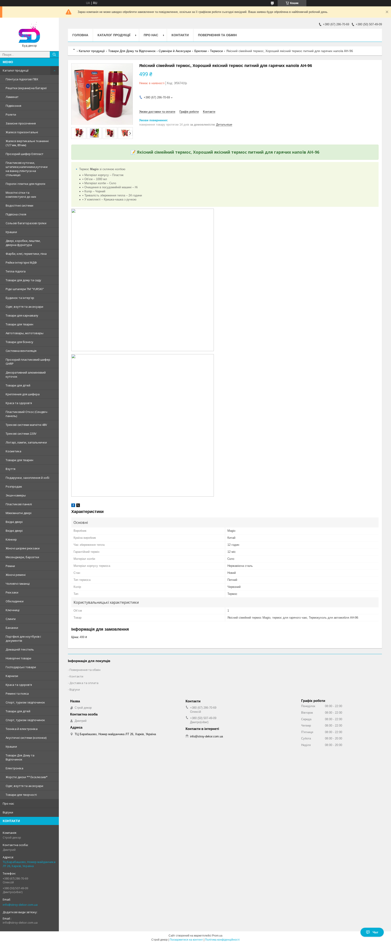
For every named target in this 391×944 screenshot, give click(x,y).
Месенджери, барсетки (22, 557)
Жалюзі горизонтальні (22, 132)
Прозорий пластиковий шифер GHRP (28, 362)
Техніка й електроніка (22, 729)
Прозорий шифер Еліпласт (24, 154)
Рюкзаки (12, 592)
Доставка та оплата (83, 683)
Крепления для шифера (23, 394)
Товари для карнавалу (22, 315)
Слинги (11, 619)
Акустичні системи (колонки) (26, 738)
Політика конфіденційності (222, 939)
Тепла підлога (16, 271)
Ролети (11, 114)
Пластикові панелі (19, 504)
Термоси (216, 51)
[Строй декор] (29, 32)
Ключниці (12, 610)
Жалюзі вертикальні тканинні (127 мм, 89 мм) (27, 143)
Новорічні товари (18, 658)
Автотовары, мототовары (24, 333)
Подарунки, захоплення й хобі (27, 478)
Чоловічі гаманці (18, 584)
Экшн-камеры (16, 495)
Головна (80, 35)
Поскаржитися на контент (186, 939)
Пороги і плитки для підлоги (25, 184)
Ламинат (12, 97)
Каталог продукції (16, 70)
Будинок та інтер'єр (20, 298)
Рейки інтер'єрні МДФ (21, 262)
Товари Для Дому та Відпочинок (20, 757)
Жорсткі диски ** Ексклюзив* (27, 777)
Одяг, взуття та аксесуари (24, 307)
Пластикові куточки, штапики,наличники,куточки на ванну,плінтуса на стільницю (27, 169)
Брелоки (200, 51)
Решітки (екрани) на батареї (26, 88)
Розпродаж (14, 486)
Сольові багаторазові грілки (26, 223)
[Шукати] (54, 54)
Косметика (13, 451)
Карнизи (12, 676)
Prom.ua (217, 935)
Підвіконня (13, 106)
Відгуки (8, 812)
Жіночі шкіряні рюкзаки (23, 548)
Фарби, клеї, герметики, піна (26, 254)
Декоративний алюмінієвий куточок (26, 374)
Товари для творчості (21, 795)
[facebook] (73, 506)
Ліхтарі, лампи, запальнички (26, 442)
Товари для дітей (18, 385)
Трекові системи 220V (21, 433)
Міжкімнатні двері (18, 513)
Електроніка (14, 768)
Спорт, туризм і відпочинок (25, 702)
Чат (375, 932)
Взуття (10, 469)
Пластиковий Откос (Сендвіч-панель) (27, 414)
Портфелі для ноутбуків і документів (23, 638)
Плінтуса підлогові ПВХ (22, 79)
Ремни (10, 566)
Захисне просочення (21, 123)
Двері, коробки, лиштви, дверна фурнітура (23, 243)
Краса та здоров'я (19, 403)
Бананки (12, 628)
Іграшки (11, 232)
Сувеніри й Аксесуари (175, 51)
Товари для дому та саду (23, 280)
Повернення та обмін (217, 35)
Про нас (8, 803)
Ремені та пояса (17, 693)
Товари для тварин (19, 324)
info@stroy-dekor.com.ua (20, 905)
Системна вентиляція (21, 351)
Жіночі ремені (16, 575)
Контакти (180, 35)
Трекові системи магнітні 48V (26, 425)
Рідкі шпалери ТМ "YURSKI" (25, 289)
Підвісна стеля (16, 214)
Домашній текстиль (20, 649)
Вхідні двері (14, 522)
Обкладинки (15, 601)
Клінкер (11, 539)
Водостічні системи (19, 205)
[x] (78, 506)
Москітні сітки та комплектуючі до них (21, 195)
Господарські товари (21, 667)
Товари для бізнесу (19, 342)
